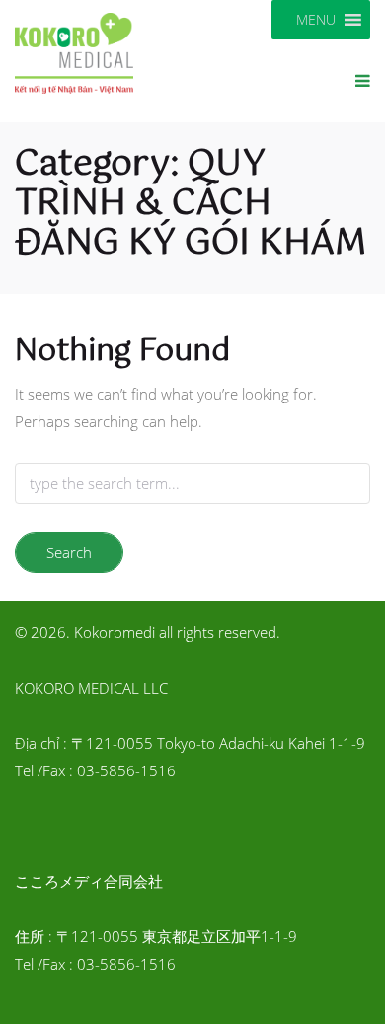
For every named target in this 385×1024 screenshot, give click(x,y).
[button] (316, 19)
